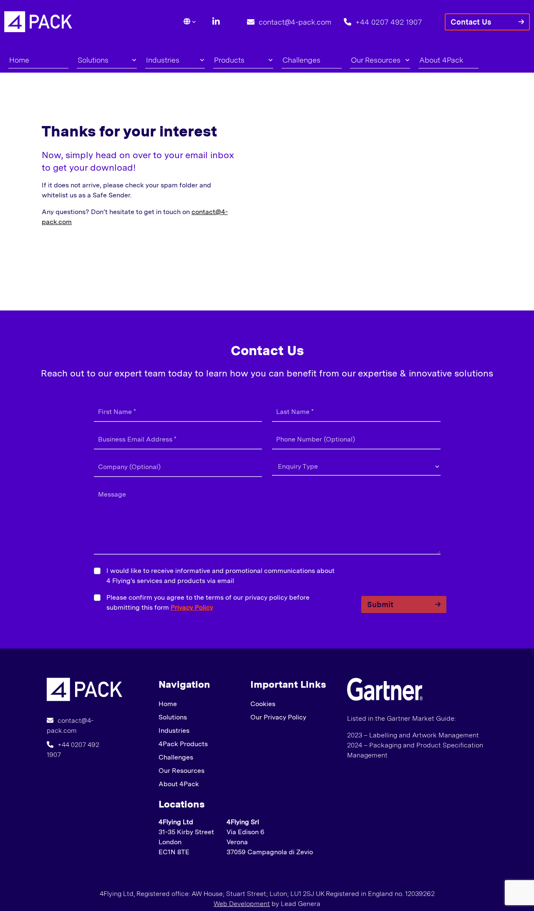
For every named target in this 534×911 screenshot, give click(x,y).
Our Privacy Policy (278, 717)
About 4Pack (441, 60)
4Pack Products (183, 744)
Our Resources (375, 60)
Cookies (262, 704)
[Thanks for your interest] (84, 689)
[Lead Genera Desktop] (38, 21)
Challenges (301, 60)
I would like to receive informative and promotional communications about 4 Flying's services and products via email (220, 576)
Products (229, 60)
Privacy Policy (192, 607)
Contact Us (471, 22)
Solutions (93, 60)
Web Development (242, 904)
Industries (162, 60)
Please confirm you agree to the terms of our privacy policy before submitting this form (208, 602)
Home (19, 60)
